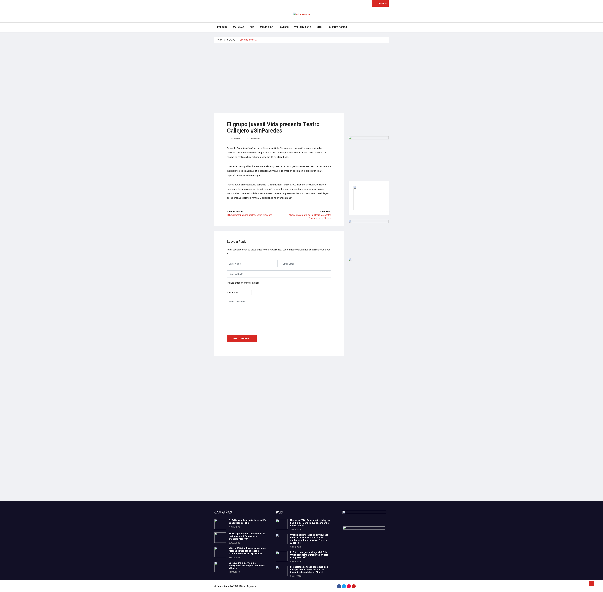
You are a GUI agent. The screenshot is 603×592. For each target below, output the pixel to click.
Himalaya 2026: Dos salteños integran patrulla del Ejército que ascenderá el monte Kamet (310, 523)
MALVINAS (238, 27)
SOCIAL (231, 39)
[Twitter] (344, 586)
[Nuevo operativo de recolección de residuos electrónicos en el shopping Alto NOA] (220, 537)
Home (220, 39)
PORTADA (222, 27)
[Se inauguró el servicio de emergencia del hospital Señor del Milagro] (220, 567)
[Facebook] (339, 586)
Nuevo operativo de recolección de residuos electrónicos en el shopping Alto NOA (247, 536)
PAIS (252, 27)
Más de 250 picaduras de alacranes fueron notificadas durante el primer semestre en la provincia (247, 551)
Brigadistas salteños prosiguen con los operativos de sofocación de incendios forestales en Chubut (309, 569)
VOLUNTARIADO (302, 27)
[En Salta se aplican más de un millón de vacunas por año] (220, 524)
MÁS (319, 27)
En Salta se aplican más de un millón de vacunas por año (247, 522)
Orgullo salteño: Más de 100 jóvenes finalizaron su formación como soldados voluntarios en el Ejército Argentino (309, 538)
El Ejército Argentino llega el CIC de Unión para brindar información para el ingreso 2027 (309, 555)
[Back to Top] (591, 583)
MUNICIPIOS (266, 27)
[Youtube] (354, 586)
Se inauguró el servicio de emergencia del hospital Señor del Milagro (247, 565)
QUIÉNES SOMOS (338, 27)
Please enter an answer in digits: (243, 282)
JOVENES (284, 27)
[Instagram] (349, 586)
